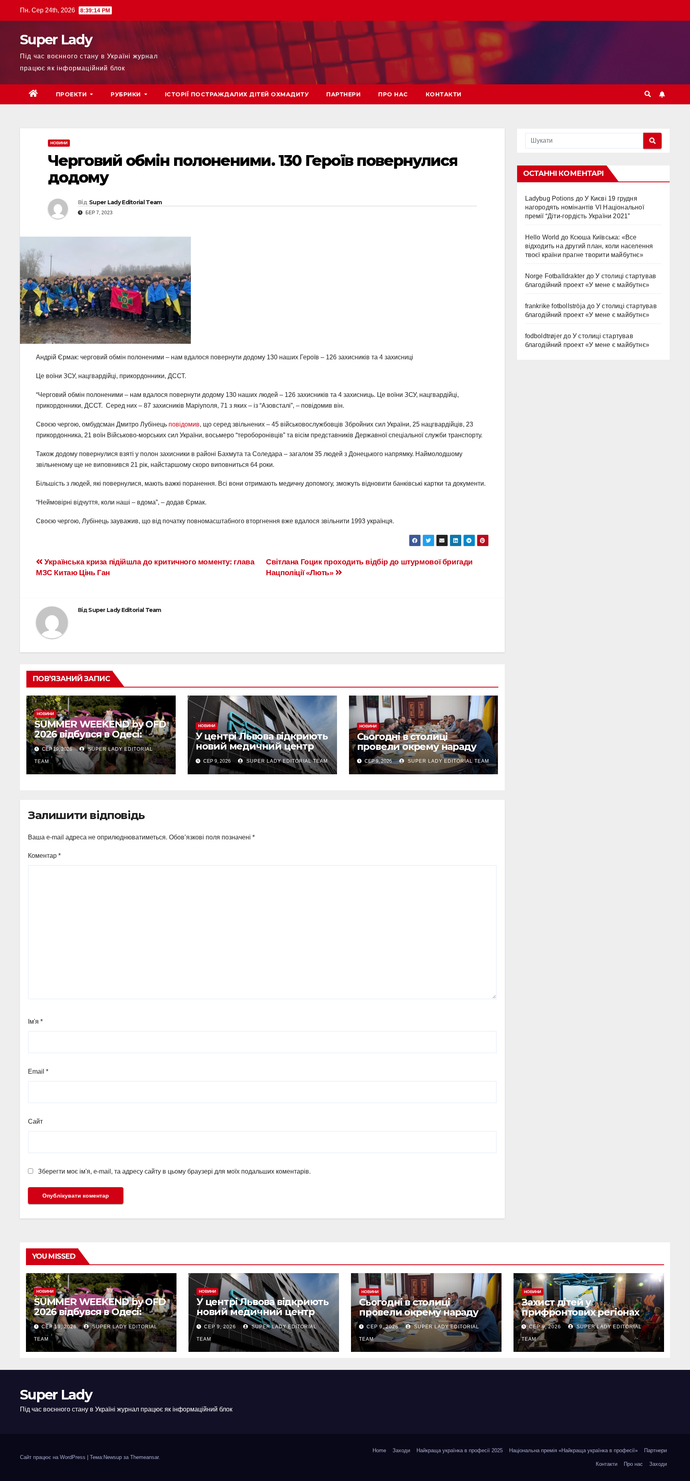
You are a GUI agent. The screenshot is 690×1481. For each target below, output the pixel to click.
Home (379, 1450)
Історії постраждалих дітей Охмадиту (237, 94)
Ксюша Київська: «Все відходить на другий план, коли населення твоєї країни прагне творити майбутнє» (589, 246)
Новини (58, 143)
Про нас (393, 94)
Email (38, 1071)
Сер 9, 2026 (220, 1327)
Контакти (444, 94)
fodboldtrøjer (543, 336)
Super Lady (56, 39)
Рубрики (127, 94)
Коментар (44, 855)
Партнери (343, 94)
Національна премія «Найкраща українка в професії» (573, 1450)
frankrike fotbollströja (555, 306)
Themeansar (144, 1457)
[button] (647, 94)
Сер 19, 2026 (59, 1327)
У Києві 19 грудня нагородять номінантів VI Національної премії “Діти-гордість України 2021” (584, 207)
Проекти (72, 94)
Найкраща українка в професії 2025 (459, 1450)
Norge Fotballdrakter (555, 276)
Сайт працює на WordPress (53, 1457)
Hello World (542, 237)
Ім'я (35, 1021)
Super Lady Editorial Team (125, 202)
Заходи (401, 1450)
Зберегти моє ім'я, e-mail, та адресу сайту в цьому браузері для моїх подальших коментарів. (174, 1171)
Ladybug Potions (549, 198)
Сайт (35, 1121)
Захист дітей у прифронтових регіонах (580, 1307)
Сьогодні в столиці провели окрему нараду (416, 741)
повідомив (184, 424)
